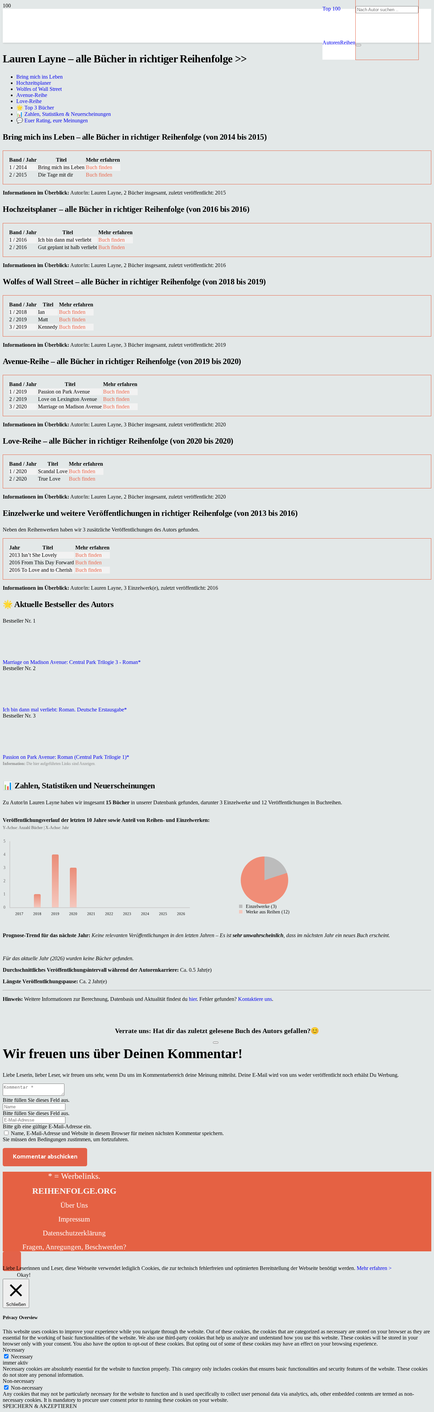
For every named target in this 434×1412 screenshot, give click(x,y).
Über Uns (74, 1205)
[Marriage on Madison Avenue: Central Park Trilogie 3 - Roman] (20, 656)
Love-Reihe (29, 101)
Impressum (74, 1219)
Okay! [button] (24, 1275)
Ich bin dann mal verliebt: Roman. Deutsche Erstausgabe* (65, 709)
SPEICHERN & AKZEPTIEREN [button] (40, 1406)
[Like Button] (215, 1043)
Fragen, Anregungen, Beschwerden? (74, 1247)
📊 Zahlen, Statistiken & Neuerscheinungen (63, 114)
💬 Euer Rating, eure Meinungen (52, 120)
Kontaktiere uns (255, 999)
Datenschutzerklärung (74, 1233)
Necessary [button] (14, 1350)
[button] (331, 9)
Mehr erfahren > (374, 1268)
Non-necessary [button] (19, 1381)
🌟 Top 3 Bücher (35, 107)
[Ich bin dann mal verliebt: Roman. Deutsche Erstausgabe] (20, 703)
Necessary (22, 1356)
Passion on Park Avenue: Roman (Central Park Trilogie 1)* (66, 757)
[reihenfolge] (168, 91)
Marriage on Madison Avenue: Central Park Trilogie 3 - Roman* (72, 662)
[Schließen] (358, 45)
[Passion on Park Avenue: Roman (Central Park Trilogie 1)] (20, 751)
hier (193, 999)
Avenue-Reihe (31, 95)
